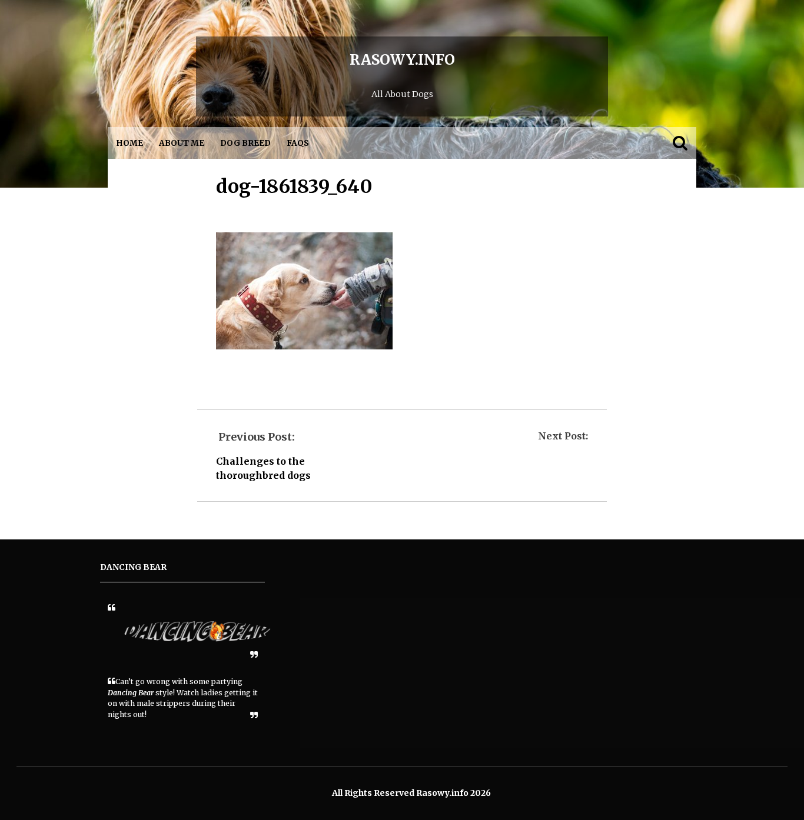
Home (129, 143)
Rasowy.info (402, 60)
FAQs (298, 143)
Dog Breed (245, 143)
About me (181, 143)
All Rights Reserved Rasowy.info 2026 (411, 793)
